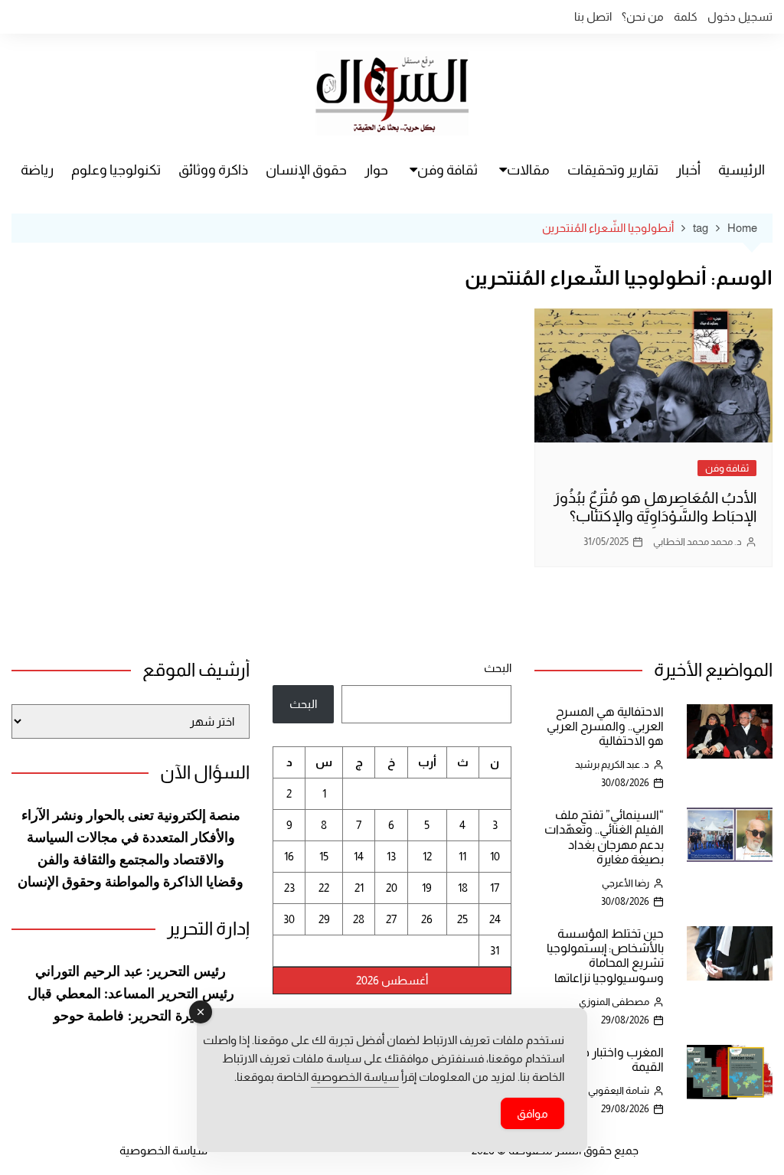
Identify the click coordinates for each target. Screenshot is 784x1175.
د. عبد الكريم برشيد (612, 764)
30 (289, 918)
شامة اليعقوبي (618, 1090)
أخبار (688, 170)
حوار (376, 170)
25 (462, 918)
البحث (497, 667)
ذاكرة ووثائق (213, 170)
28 (358, 918)
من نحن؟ (643, 16)
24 (495, 918)
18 (463, 887)
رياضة (37, 170)
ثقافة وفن (447, 170)
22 (323, 887)
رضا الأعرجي (625, 883)
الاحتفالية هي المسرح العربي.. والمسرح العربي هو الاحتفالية (605, 726)
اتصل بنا (593, 16)
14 (359, 856)
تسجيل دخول (740, 16)
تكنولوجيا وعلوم (116, 170)
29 (324, 918)
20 (391, 887)
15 (323, 856)
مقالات (528, 170)
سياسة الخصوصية (163, 1150)
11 (462, 856)
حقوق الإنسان (306, 170)
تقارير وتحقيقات (612, 170)
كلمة (685, 16)
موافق (532, 1113)
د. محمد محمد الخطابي (697, 541)
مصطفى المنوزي (614, 1001)
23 (289, 887)
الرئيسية (741, 170)
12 (427, 856)
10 (495, 856)
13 (391, 856)
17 (494, 887)
